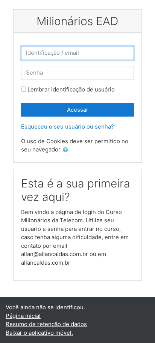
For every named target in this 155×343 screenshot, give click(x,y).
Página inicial (23, 315)
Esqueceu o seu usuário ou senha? (67, 126)
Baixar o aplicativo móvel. (39, 332)
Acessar (77, 109)
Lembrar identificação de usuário (71, 89)
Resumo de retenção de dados (46, 324)
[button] (67, 150)
